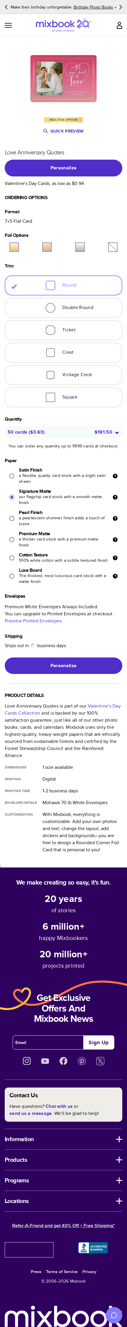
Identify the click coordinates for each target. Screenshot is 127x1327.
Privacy (89, 1271)
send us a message (30, 1113)
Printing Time (17, 791)
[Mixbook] (63, 25)
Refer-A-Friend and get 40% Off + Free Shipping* (63, 1225)
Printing (13, 779)
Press (36, 1271)
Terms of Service (62, 1271)
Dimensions (15, 767)
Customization (19, 814)
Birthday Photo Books (93, 7)
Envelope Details (21, 802)
